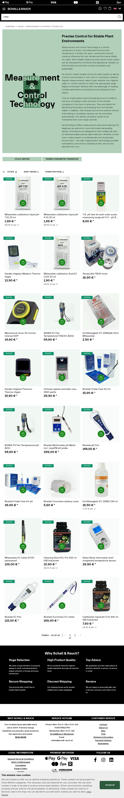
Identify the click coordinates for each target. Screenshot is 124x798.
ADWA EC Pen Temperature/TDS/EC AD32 (59, 334)
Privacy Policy (20, 768)
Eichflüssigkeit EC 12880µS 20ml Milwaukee (101, 334)
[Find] (119, 17)
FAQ (103, 734)
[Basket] (110, 9)
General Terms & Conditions (21, 759)
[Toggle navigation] (3, 8)
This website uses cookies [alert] (16, 775)
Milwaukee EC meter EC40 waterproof (19, 559)
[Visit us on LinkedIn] (111, 761)
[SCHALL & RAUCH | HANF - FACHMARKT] (19, 9)
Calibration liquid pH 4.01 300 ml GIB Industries (100, 618)
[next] (80, 635)
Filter (10, 172)
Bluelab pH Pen (91, 445)
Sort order (30, 172)
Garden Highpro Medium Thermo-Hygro (23, 275)
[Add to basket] (23, 203)
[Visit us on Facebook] (95, 761)
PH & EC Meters (22, 159)
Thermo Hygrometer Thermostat (62, 159)
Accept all (109, 785)
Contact (103, 724)
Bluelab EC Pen (13, 617)
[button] (100, 9)
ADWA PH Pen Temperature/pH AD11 (22, 446)
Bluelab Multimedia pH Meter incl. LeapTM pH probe (60, 446)
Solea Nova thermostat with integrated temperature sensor (99, 559)
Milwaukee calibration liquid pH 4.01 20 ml (61, 216)
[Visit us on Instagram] (103, 761)
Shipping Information (103, 737)
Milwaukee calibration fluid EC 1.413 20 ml (60, 275)
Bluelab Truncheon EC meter (59, 617)
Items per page (53, 172)
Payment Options (103, 740)
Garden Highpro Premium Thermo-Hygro (18, 390)
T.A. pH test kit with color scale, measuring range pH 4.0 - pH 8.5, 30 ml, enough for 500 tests (101, 216)
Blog (103, 731)
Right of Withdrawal (20, 762)
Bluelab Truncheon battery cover (61, 501)
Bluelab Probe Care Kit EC (97, 389)
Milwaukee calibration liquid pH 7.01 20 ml (22, 216)
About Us (103, 728)
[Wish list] (105, 9)
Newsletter (103, 743)
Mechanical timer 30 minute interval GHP (20, 334)
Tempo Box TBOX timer (95, 273)
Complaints (20, 765)
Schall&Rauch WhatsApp (62, 734)
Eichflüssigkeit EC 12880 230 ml (100, 501)
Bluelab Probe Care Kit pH (19, 501)
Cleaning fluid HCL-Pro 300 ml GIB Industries (60, 559)
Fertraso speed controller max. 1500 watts (60, 390)
